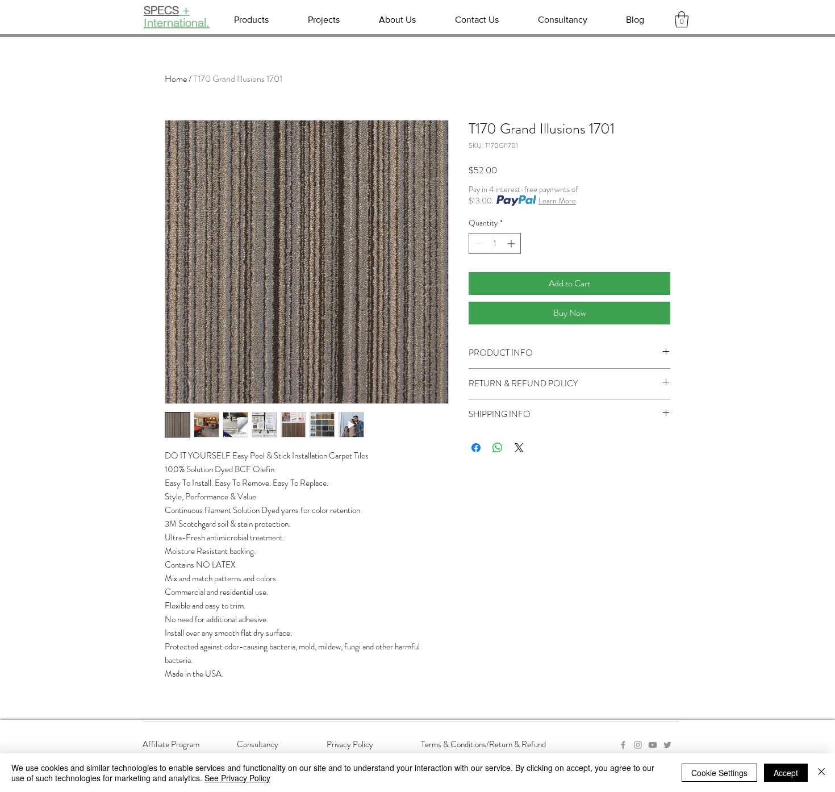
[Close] (821, 772)
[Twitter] (667, 745)
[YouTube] (653, 745)
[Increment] (512, 243)
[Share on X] (519, 448)
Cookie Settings (719, 772)
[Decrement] (477, 243)
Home (176, 78)
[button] (681, 19)
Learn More (557, 200)
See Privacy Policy (237, 777)
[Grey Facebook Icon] (623, 745)
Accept (786, 772)
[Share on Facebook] (476, 448)
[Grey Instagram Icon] (638, 745)
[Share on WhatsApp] (497, 448)
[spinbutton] (495, 243)
